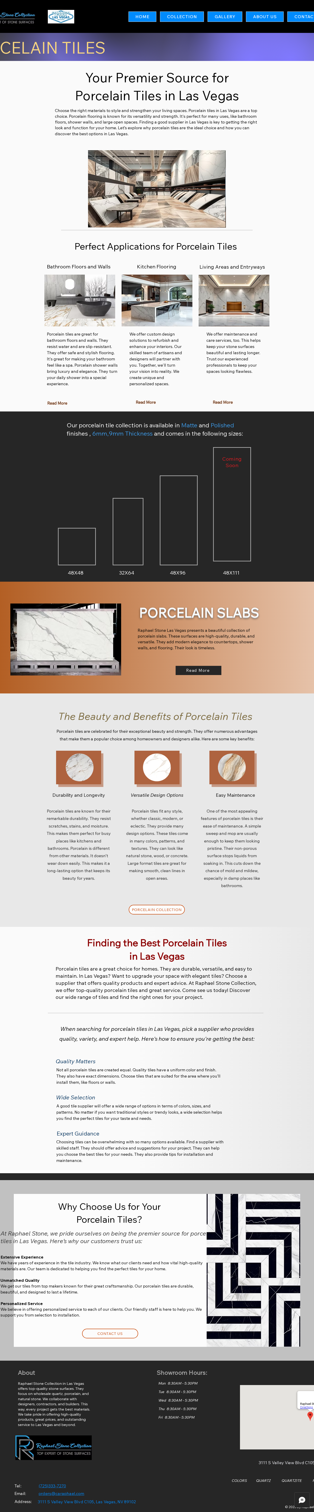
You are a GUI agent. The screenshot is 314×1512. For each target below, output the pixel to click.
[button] (182, 16)
